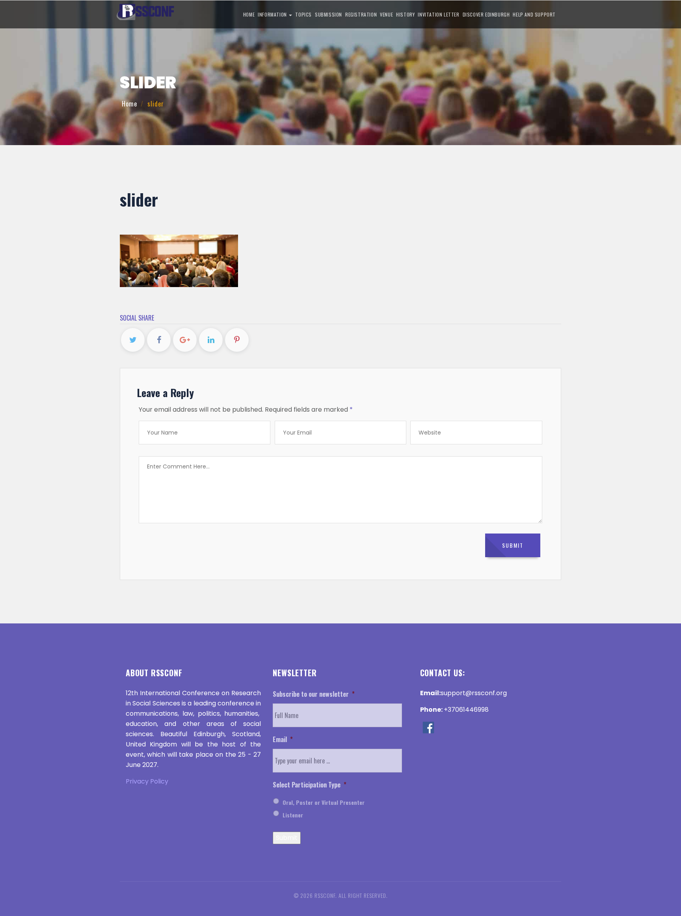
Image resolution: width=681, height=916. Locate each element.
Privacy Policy (147, 781)
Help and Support (534, 14)
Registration (361, 14)
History (405, 14)
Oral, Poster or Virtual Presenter (324, 802)
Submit (287, 837)
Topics (303, 14)
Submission (328, 14)
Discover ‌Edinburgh (486, 14)
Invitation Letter (438, 14)
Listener (293, 815)
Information (273, 14)
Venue (386, 14)
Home (249, 14)
